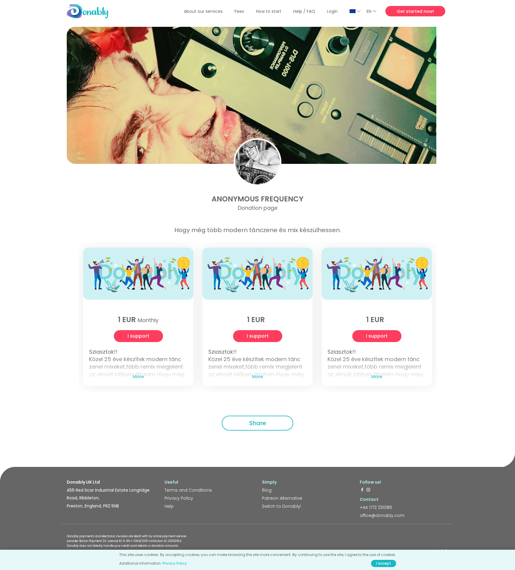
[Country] (355, 11)
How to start (268, 11)
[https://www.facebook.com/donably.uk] (362, 490)
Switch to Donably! (281, 506)
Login (332, 11)
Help (169, 506)
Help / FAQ (304, 11)
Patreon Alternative (282, 498)
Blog (267, 490)
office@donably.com (382, 515)
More (138, 376)
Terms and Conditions (188, 490)
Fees (239, 11)
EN (369, 11)
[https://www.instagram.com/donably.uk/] (368, 490)
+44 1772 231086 (376, 507)
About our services (203, 11)
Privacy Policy (179, 498)
